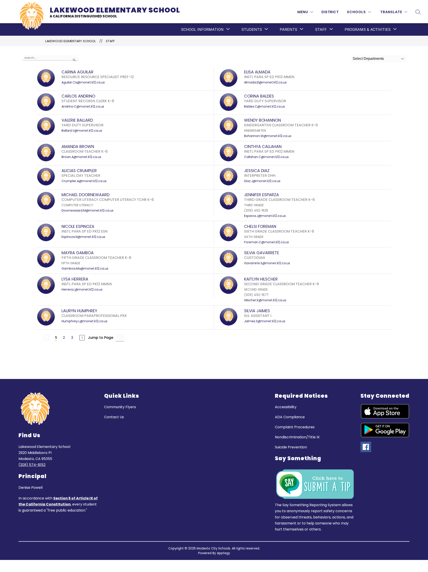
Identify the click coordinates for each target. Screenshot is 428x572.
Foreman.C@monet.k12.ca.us (266, 242)
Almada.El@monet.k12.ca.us (265, 82)
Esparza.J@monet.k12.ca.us (265, 216)
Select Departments (368, 58)
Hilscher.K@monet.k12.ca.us (265, 300)
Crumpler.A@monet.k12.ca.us (84, 181)
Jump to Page (100, 337)
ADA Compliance (290, 417)
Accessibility (285, 407)
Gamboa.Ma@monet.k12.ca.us (85, 268)
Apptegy (223, 553)
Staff (110, 41)
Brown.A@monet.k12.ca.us (81, 157)
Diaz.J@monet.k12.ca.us (262, 181)
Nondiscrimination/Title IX (297, 437)
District (330, 12)
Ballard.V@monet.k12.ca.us (82, 130)
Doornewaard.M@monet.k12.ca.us (87, 210)
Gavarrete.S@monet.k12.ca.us (267, 263)
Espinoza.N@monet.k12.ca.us (83, 237)
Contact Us (114, 417)
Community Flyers (120, 407)
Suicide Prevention (291, 447)
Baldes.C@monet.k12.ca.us (264, 106)
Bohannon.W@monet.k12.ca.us (267, 136)
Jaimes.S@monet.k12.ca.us (264, 321)
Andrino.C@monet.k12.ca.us (83, 106)
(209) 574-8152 (32, 464)
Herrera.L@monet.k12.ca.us (82, 289)
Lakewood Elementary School (70, 41)
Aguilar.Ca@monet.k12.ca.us (83, 82)
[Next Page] (82, 337)
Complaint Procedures (295, 427)
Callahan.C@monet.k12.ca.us (266, 157)
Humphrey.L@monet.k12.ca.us (84, 321)
